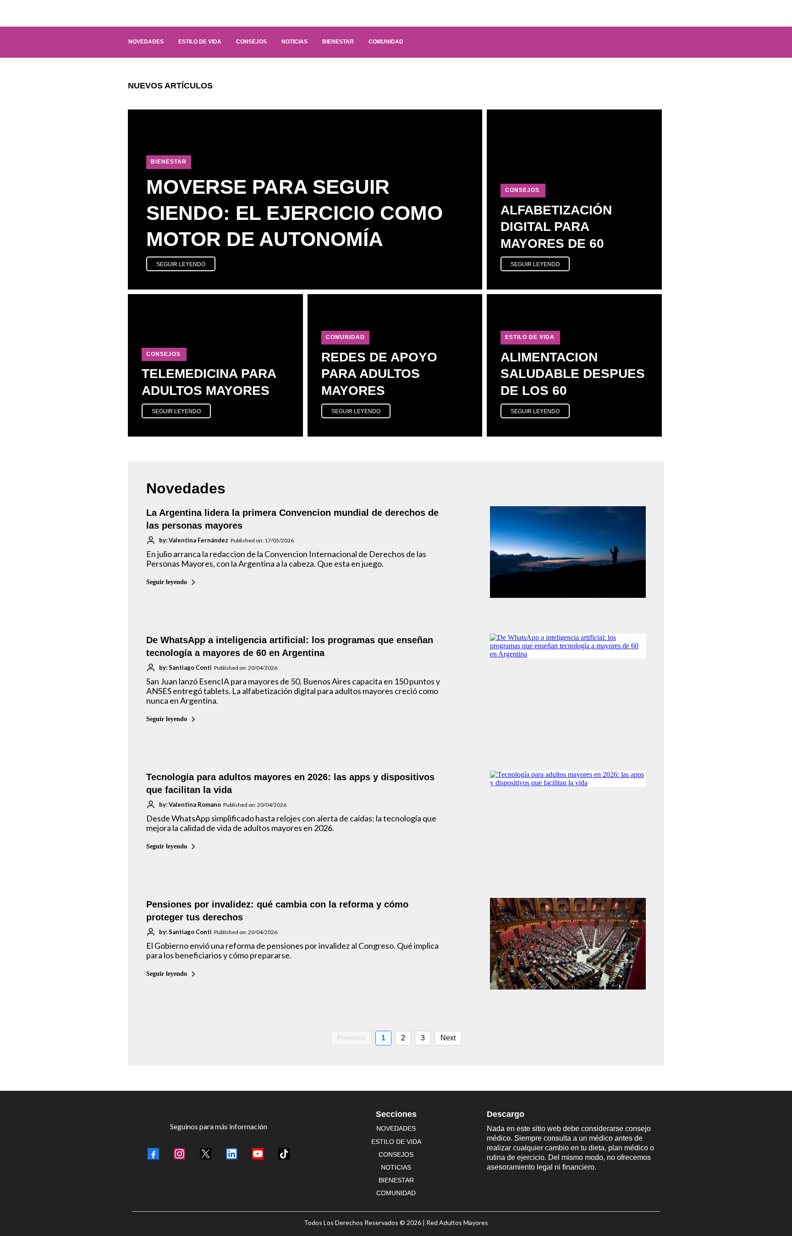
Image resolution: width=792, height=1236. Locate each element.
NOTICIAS (396, 1167)
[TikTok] (284, 1154)
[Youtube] (258, 1154)
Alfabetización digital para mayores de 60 (556, 227)
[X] (205, 1154)
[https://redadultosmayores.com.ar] (391, 13)
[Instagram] (179, 1154)
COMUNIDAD (396, 1193)
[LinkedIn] (232, 1154)
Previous (351, 1038)
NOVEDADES (396, 1128)
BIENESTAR (396, 1180)
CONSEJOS (396, 1154)
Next (448, 1038)
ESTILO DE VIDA (396, 1141)
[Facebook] (153, 1154)
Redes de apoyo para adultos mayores (379, 374)
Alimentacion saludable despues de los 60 (572, 374)
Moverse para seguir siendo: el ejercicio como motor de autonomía (294, 212)
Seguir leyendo (166, 582)
